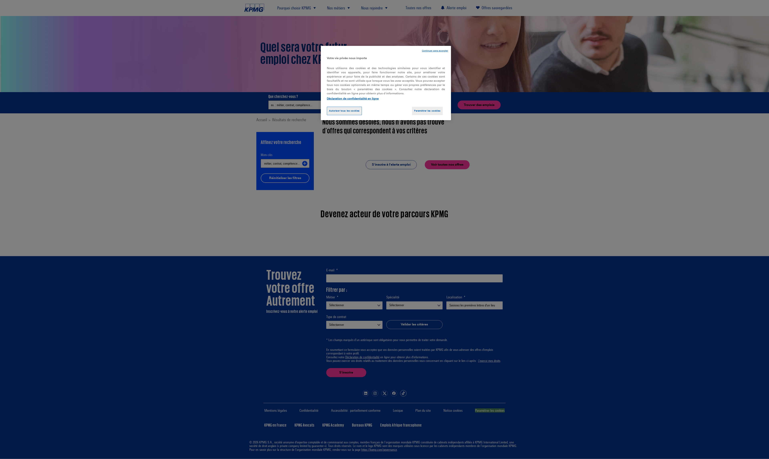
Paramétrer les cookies (427, 110)
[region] (386, 83)
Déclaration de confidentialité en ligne (353, 98)
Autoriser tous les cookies (344, 110)
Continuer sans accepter (435, 50)
